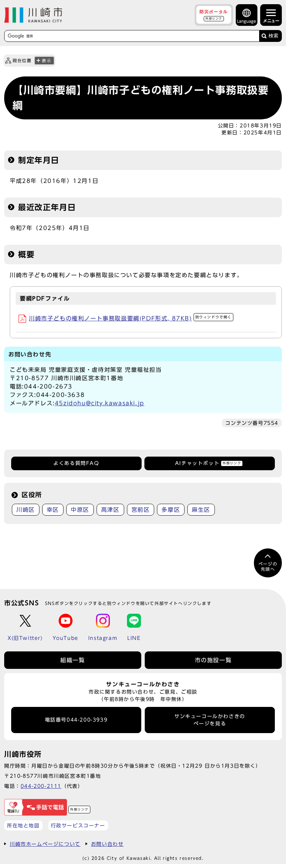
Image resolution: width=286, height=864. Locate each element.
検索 (273, 35)
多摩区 (170, 509)
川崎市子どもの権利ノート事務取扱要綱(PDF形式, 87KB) (130, 318)
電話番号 (76, 719)
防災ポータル (214, 14)
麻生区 (201, 509)
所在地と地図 (23, 825)
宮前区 (140, 509)
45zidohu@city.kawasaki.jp (99, 403)
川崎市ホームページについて (45, 844)
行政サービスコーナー (78, 825)
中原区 (80, 509)
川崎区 (25, 509)
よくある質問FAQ (76, 463)
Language (246, 21)
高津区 (110, 509)
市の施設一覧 (213, 660)
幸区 (53, 509)
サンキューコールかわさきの (209, 720)
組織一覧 (72, 660)
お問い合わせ (107, 844)
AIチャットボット (208, 463)
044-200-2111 (41, 786)
